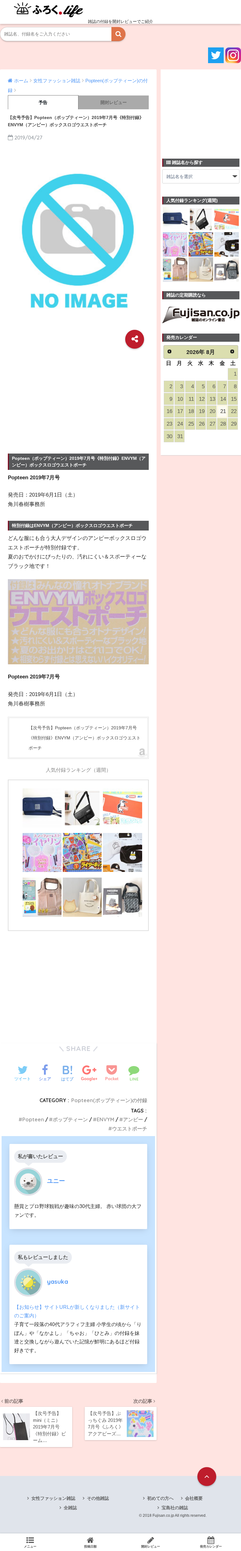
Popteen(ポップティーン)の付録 (109, 1100)
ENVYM (105, 1119)
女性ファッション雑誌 (53, 1498)
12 (202, 399)
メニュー (30, 1546)
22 (234, 411)
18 (191, 411)
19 (202, 411)
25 (191, 424)
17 (180, 411)
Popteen (33, 1119)
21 (223, 411)
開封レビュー (113, 102)
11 (191, 399)
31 (180, 436)
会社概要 (194, 1498)
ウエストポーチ (129, 1128)
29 (234, 424)
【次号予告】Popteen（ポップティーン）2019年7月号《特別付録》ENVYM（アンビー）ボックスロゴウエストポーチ (85, 737)
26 (202, 424)
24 (180, 424)
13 (212, 399)
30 (169, 436)
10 (180, 399)
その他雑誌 (98, 1498)
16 (169, 411)
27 (212, 424)
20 (212, 411)
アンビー (133, 1119)
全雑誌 (70, 1507)
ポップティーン (70, 1119)
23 (169, 424)
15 (234, 399)
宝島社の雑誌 (175, 1507)
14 (223, 399)
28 (223, 424)
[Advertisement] (78, 398)
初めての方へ (160, 1498)
